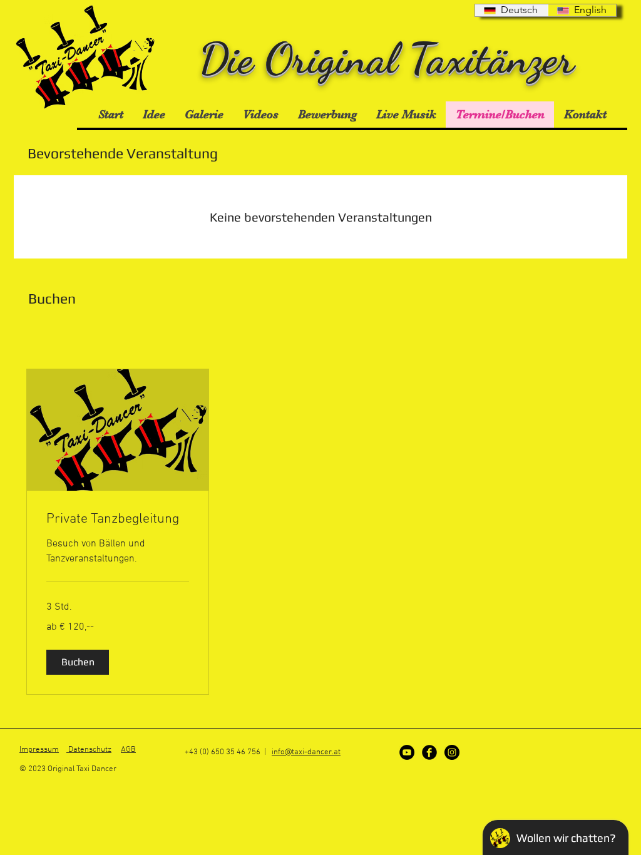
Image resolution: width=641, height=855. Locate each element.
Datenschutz (88, 750)
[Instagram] (451, 752)
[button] (77, 662)
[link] (117, 519)
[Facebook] (429, 752)
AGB (128, 750)
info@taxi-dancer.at (306, 752)
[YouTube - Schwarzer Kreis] (406, 752)
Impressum (39, 750)
